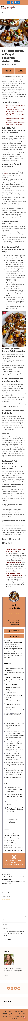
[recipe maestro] (8, 7)
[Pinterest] (15, 2)
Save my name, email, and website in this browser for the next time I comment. (14, 933)
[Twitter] (18, 2)
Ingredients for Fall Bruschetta (15, 109)
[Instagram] (12, 2)
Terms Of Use (9, 1011)
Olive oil (5, 173)
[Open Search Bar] (25, 7)
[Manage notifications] (24, 1018)
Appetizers (7, 874)
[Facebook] (8, 2)
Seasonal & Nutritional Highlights (15, 122)
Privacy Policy (19, 1011)
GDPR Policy (6, 1014)
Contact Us (22, 1014)
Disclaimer (14, 1014)
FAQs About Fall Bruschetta (14, 124)
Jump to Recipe (8, 71)
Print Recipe (20, 71)
